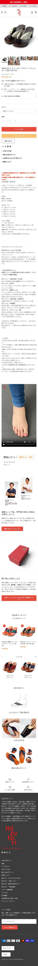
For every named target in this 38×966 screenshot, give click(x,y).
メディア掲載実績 (7, 890)
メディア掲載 (33, 6)
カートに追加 (19, 129)
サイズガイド (6, 866)
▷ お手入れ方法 (6, 151)
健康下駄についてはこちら (12, 529)
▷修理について (6, 162)
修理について (6, 875)
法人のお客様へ (23, 6)
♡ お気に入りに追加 (19, 136)
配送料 (13, 81)
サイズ (4, 107)
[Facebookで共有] (8, 146)
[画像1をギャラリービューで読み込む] (19, 36)
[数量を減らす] (4, 120)
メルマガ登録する (9, 927)
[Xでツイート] (5, 146)
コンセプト (5, 893)
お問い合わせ (8, 141)
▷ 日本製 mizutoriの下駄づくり (12, 158)
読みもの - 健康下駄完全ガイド (11, 884)
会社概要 (4, 6)
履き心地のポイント (8, 872)
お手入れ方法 (6, 869)
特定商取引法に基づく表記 (10, 898)
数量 (3, 117)
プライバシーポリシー (8, 901)
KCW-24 (12, 182)
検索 (3, 864)
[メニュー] (2, 12)
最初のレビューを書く (26, 457)
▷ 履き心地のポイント (9, 154)
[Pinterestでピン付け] (10, 146)
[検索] (6, 12)
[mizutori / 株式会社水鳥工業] (19, 12)
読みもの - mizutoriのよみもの (11, 878)
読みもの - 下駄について (9, 881)
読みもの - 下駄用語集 (8, 887)
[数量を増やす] (15, 120)
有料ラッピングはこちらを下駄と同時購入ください (19, 598)
